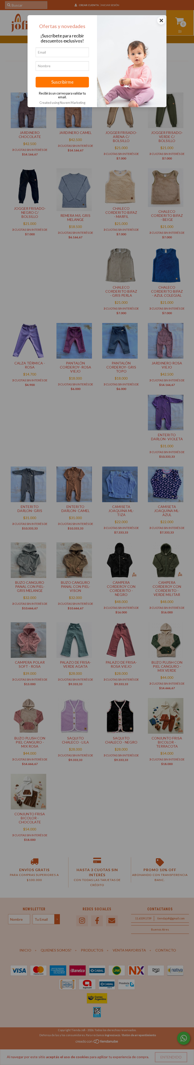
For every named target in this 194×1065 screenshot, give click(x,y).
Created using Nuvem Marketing (62, 103)
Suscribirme (62, 82)
